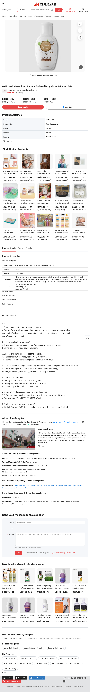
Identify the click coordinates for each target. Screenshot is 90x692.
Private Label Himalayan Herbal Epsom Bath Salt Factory (43, 172)
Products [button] (22, 10)
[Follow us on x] (75, 678)
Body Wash (68, 485)
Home (4, 16)
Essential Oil (40, 485)
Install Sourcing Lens (13, 681)
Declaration (68, 686)
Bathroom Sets (58, 16)
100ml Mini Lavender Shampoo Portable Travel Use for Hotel (44, 617)
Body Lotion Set (25, 663)
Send (19, 553)
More (4, 673)
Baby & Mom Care (22, 488)
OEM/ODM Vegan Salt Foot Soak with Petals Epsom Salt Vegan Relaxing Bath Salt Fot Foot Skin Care (10, 172)
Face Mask (59, 485)
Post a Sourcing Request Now (63, 553)
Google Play (21, 678)
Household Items (8, 488)
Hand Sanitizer (20, 485)
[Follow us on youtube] (81, 678)
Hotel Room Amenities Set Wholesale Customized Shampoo (27, 617)
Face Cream (49, 485)
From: (12, 523)
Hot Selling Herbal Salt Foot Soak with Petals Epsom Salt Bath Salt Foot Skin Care (27, 231)
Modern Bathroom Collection (33, 648)
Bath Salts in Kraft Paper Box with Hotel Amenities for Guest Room (79, 172)
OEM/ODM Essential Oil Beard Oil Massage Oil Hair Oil (62, 617)
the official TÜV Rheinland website (65, 422)
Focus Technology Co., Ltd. (30, 686)
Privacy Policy (78, 686)
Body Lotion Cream (58, 663)
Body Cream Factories (47, 658)
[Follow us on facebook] (72, 678)
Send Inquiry (23, 107)
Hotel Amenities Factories (68, 658)
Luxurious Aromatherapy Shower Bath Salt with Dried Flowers (10, 231)
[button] (3, 3)
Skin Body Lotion (75, 663)
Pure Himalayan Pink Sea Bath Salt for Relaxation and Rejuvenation (62, 172)
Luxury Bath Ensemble (11, 648)
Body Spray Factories (28, 658)
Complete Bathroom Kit (56, 648)
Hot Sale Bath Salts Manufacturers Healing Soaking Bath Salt (44, 202)
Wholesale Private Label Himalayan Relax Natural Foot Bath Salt (78, 202)
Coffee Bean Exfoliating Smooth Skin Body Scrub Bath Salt (79, 231)
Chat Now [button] (68, 107)
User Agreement (57, 686)
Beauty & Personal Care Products (39, 16)
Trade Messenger (37, 678)
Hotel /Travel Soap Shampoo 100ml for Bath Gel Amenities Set (62, 588)
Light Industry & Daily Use (17, 16)
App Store (7, 678)
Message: (11, 534)
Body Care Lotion (10, 663)
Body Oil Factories (10, 658)
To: (13, 529)
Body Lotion (30, 485)
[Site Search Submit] (59, 10)
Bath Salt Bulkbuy (10, 669)
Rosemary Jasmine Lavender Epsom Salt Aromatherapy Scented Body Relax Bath (62, 202)
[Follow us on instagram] (78, 678)
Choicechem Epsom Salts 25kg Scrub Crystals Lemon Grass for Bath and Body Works (44, 231)
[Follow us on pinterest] (85, 678)
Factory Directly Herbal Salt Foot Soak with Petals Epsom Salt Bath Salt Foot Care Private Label (27, 202)
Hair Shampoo (78, 485)
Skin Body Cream (41, 663)
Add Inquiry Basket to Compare (45, 75)
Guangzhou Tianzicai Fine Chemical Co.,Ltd (22, 90)
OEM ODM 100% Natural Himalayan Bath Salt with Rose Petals (26, 172)
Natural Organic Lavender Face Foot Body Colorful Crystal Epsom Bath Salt (10, 202)
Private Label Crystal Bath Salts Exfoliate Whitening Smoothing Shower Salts (62, 231)
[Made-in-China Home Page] (45, 4)
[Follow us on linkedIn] (64, 681)
